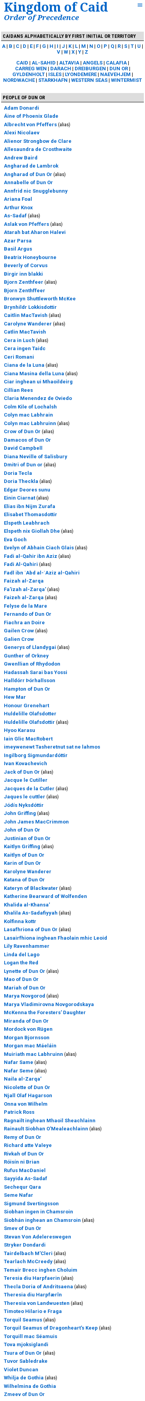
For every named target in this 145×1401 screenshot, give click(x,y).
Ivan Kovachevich (25, 763)
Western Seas (89, 80)
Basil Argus (18, 249)
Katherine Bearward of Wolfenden (45, 896)
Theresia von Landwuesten (37, 1303)
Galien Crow (19, 639)
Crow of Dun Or (22, 431)
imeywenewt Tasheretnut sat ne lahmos (52, 747)
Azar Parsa (18, 241)
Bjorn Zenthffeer (24, 290)
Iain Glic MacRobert (28, 739)
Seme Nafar (18, 1195)
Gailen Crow (19, 631)
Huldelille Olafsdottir (29, 722)
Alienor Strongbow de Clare (38, 141)
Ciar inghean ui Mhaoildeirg (38, 382)
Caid (22, 63)
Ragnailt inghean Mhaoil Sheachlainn (50, 1120)
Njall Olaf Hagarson (28, 1095)
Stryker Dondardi (25, 1245)
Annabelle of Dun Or (28, 182)
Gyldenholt (28, 74)
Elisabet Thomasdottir (30, 514)
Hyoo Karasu (19, 730)
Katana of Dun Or (24, 880)
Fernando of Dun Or (27, 614)
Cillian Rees (18, 390)
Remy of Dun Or (22, 1137)
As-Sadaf (15, 216)
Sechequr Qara (22, 1187)
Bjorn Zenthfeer (23, 282)
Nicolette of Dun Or (27, 1087)
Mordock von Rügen (28, 1029)
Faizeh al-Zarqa (24, 597)
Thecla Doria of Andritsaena (38, 1286)
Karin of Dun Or (22, 863)
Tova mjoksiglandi (26, 1344)
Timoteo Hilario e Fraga (33, 1311)
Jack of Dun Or (22, 772)
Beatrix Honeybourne (30, 257)
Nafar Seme (18, 1071)
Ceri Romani (19, 357)
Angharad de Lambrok (31, 166)
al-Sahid (44, 63)
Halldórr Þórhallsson (29, 680)
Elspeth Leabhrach (26, 523)
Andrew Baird (21, 158)
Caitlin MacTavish (26, 315)
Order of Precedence (41, 17)
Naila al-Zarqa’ (22, 1079)
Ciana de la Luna (24, 365)
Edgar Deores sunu (27, 490)
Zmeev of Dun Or (24, 1394)
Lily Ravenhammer (26, 946)
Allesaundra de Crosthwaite (38, 149)
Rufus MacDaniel (25, 1170)
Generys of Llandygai (30, 647)
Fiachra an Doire (24, 622)
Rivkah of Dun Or (24, 1154)
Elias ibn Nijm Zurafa (29, 506)
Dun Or (118, 68)
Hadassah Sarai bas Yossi (35, 672)
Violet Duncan (21, 1369)
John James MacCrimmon (36, 822)
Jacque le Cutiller (26, 780)
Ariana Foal (18, 199)
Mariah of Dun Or (25, 988)
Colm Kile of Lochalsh (30, 407)
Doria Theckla (21, 481)
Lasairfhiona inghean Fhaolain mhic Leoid (55, 938)
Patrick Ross (19, 1112)
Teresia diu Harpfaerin (32, 1278)
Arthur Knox (18, 207)
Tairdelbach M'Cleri (28, 1253)
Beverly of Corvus (26, 265)
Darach (60, 68)
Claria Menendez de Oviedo (38, 398)
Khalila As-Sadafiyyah (31, 913)
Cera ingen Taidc (25, 348)
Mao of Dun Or (21, 979)
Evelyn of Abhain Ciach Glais (39, 548)
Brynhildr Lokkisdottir (30, 307)
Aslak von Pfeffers (26, 224)
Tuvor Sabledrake (26, 1361)
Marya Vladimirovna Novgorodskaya (49, 1004)
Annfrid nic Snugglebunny (36, 191)
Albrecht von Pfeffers (30, 124)
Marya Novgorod (24, 996)
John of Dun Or (22, 830)
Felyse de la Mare (25, 606)
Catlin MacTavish (25, 332)
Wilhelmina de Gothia (30, 1386)
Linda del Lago (21, 954)
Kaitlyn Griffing (22, 846)
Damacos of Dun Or (27, 440)
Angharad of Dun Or (28, 174)
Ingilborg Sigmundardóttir (36, 755)
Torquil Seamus (23, 1320)
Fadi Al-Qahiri (21, 564)
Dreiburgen (90, 68)
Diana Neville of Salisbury (35, 456)
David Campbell (23, 448)
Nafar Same (18, 1062)
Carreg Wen (31, 68)
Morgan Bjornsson (26, 1037)
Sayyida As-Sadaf (25, 1178)
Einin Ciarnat (19, 498)
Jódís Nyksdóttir (24, 805)
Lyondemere (81, 74)
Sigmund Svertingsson (31, 1203)
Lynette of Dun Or (24, 971)
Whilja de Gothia (24, 1378)
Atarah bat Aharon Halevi (35, 232)
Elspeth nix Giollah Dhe (32, 531)
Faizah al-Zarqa (24, 581)
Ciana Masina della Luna (34, 373)
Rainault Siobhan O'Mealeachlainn (46, 1129)
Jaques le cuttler (24, 797)
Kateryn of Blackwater (31, 888)
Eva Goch (15, 539)
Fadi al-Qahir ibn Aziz (30, 556)
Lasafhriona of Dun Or (31, 929)
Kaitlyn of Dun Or (24, 855)
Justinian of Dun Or (27, 838)
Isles (54, 74)
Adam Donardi (21, 108)
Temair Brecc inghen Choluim (40, 1270)
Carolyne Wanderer (28, 324)
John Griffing (20, 813)
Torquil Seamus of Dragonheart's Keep (51, 1328)
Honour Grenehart (26, 705)
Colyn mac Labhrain (28, 415)
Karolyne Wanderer (27, 871)
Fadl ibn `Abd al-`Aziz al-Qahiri (42, 573)
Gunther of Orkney (26, 656)
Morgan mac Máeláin (30, 1046)
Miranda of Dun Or (26, 1021)
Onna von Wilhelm (26, 1104)
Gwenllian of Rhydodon (32, 664)
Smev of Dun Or (22, 1228)
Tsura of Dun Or (23, 1353)
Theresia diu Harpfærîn (33, 1295)
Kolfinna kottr (20, 921)
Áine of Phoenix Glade (31, 116)
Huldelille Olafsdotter (30, 714)
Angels (92, 63)
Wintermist (126, 80)
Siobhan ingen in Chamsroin (38, 1212)
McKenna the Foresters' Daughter (45, 1012)
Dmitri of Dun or (23, 465)
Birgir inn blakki (23, 274)
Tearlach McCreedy (28, 1261)
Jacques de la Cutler (29, 788)
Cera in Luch (19, 340)
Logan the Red (21, 963)
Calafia (116, 63)
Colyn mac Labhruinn (30, 423)
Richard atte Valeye (28, 1145)
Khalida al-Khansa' (27, 905)
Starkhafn (53, 80)
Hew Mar (15, 697)
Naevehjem (115, 74)
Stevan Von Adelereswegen (37, 1237)
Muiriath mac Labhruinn (33, 1054)
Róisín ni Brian (21, 1162)
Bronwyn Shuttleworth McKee (40, 299)
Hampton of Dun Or (27, 689)
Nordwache (19, 80)
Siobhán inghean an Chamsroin (42, 1220)
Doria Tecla (18, 473)
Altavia (69, 63)
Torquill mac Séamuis (30, 1336)
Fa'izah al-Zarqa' (25, 589)
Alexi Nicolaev (21, 133)
